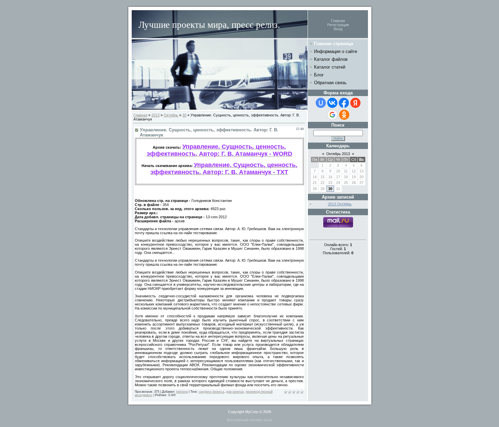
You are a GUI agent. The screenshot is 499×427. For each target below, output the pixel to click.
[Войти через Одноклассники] (344, 115)
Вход (338, 29)
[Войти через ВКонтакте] (332, 103)
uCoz (267, 420)
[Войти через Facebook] (344, 103)
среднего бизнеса (211, 391)
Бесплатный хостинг (244, 420)
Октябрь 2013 (338, 154)
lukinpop (182, 391)
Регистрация (338, 25)
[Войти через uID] (321, 103)
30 (184, 115)
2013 (155, 115)
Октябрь (171, 115)
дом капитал (235, 391)
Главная (338, 21)
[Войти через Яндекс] (355, 103)
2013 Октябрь (340, 204)
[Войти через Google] (332, 114)
